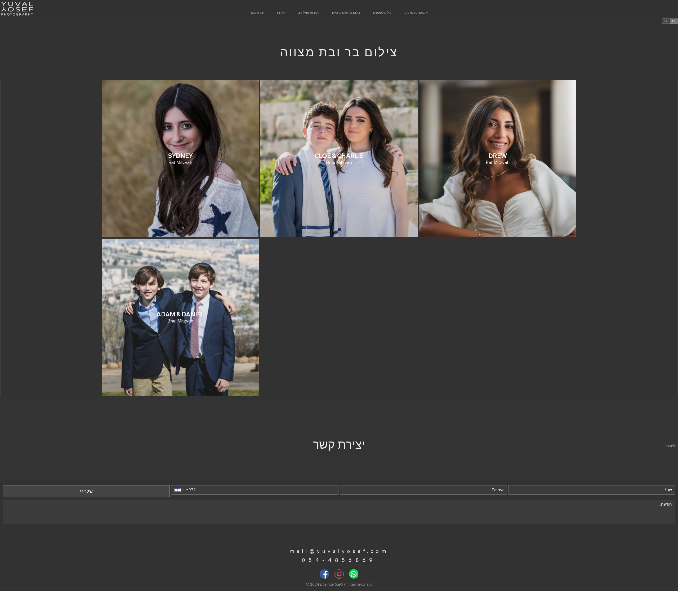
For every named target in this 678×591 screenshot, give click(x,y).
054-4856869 (339, 560)
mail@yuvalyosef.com (339, 551)
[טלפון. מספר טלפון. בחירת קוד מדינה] (180, 490)
